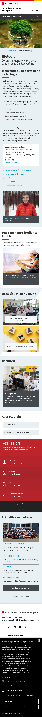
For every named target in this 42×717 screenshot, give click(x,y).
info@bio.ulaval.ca (11, 162)
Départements (12, 51)
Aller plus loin (9, 182)
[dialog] (21, 677)
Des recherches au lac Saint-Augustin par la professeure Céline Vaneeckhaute (18, 571)
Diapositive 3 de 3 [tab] (36, 251)
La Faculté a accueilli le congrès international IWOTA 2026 (18, 549)
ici (17, 402)
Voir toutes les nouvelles (21, 588)
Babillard (8, 178)
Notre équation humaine (14, 174)
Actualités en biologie (13, 185)
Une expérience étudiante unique (18, 170)
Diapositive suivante (38, 266)
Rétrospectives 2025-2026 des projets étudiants (20, 581)
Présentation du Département (18, 432)
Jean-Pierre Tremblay (12, 218)
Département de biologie (12, 16)
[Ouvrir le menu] (37, 16)
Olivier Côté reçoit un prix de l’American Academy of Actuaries (20, 560)
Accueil (4, 51)
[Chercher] (32, 9)
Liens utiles (11, 425)
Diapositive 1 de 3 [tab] (30, 251)
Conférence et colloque (14, 544)
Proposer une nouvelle (21, 596)
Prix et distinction (11, 556)
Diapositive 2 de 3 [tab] (33, 251)
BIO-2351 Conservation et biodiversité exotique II (20, 278)
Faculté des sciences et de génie (11, 9)
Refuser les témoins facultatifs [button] (15, 707)
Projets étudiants (11, 577)
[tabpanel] (21, 266)
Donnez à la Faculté (15, 635)
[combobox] (39, 640)
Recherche (7, 567)
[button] (11, 713)
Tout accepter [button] (9, 701)
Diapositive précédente (4, 266)
